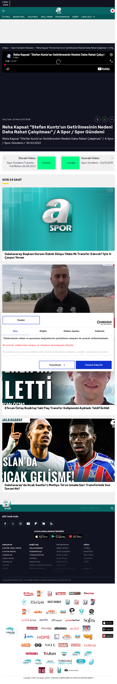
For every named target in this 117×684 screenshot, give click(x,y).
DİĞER (86, 562)
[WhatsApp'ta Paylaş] (105, 119)
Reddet (21, 320)
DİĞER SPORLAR (37, 568)
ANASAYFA (7, 545)
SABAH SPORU (63, 548)
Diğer (75, 17)
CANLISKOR (5, 3)
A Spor (5, 48)
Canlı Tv (88, 568)
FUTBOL (33, 558)
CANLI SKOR (8, 558)
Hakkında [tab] (99, 331)
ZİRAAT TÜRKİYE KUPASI (40, 565)
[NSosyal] (44, 523)
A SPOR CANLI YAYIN (11, 548)
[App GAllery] (75, 536)
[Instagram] (20, 523)
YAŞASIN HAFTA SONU (66, 568)
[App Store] (41, 536)
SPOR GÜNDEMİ (63, 551)
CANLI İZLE (86, 17)
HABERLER (7, 555)
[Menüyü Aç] (3, 11)
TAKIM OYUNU (62, 562)
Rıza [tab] (15, 331)
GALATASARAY (36, 548)
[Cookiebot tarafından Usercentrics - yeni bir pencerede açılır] (99, 323)
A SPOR (87, 572)
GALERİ (5, 565)
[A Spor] (58, 11)
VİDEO (5, 568)
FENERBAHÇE (35, 551)
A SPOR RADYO (9, 551)
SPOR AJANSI (62, 555)
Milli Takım (47, 17)
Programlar (62, 17)
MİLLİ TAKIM (88, 555)
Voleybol (33, 17)
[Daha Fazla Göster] (112, 119)
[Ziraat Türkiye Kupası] (112, 11)
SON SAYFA (61, 565)
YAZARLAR (7, 562)
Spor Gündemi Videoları (23, 48)
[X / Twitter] (13, 523)
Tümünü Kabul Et (94, 365)
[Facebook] (5, 523)
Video (86, 545)
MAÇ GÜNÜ (61, 572)
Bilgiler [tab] (43, 331)
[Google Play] (58, 536)
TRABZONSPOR (36, 555)
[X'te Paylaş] (97, 119)
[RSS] (51, 523)
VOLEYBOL (88, 558)
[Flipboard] (36, 523)
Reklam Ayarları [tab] (71, 331)
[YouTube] (28, 523)
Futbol (6, 17)
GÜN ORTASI (62, 558)
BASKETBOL (35, 562)
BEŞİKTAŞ (33, 545)
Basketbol (19, 17)
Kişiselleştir (55, 365)
